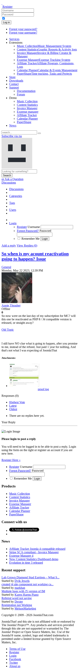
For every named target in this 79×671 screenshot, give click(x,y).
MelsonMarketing (25, 608)
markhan (20, 587)
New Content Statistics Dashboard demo (33, 559)
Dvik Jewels (22, 580)
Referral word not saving (17, 598)
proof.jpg (43, 389)
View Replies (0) (27, 245)
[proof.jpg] (24, 385)
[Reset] (39, 133)
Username (34, 227)
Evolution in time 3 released (26, 562)
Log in (6, 22)
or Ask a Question (12, 179)
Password (45, 230)
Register (7, 6)
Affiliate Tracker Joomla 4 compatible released (37, 548)
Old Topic (8, 329)
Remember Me (30, 238)
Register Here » (11, 460)
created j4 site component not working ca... (27, 584)
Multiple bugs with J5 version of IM (23, 591)
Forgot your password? (23, 29)
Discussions (9, 182)
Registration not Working (17, 605)
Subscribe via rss (12, 136)
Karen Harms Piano (27, 594)
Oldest (13, 409)
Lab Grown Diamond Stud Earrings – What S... (30, 577)
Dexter (19, 601)
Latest (12, 405)
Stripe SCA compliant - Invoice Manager (34, 552)
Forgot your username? (23, 32)
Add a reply (9, 245)
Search (7, 175)
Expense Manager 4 (21, 555)
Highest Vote (17, 402)
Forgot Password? (28, 230)
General (6, 267)
